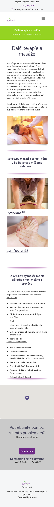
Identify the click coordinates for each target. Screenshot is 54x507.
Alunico (33, 497)
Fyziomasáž (16, 213)
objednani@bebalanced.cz (27, 2)
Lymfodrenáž (17, 251)
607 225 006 (28, 6)
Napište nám (27, 451)
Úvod (15, 34)
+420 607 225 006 (27, 462)
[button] (27, 398)
